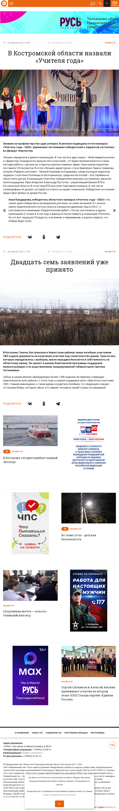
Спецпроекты (53, 733)
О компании (22, 733)
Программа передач (76, 733)
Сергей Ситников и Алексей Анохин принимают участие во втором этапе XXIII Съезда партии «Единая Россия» (88, 693)
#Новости (110, 43)
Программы (97, 733)
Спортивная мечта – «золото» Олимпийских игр (25, 613)
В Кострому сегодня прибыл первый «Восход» (30, 460)
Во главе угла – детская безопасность (78, 537)
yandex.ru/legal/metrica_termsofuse (59, 795)
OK (59, 804)
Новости (37, 733)
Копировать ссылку (60, 42)
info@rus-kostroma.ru (32, 753)
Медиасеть (110, 807)
